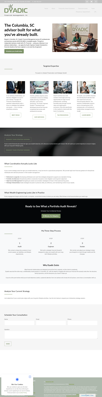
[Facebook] (96, 1)
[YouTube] (91, 1)
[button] (46, 8)
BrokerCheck (71, 384)
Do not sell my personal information (73, 395)
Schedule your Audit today (14, 51)
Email (37, 319)
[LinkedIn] (87, 1)
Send (8, 344)
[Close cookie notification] (30, 377)
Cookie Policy (23, 393)
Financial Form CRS (49, 381)
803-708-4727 (37, 1)
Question (6, 329)
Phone (69, 319)
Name (6, 319)
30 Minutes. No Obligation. (51, 216)
